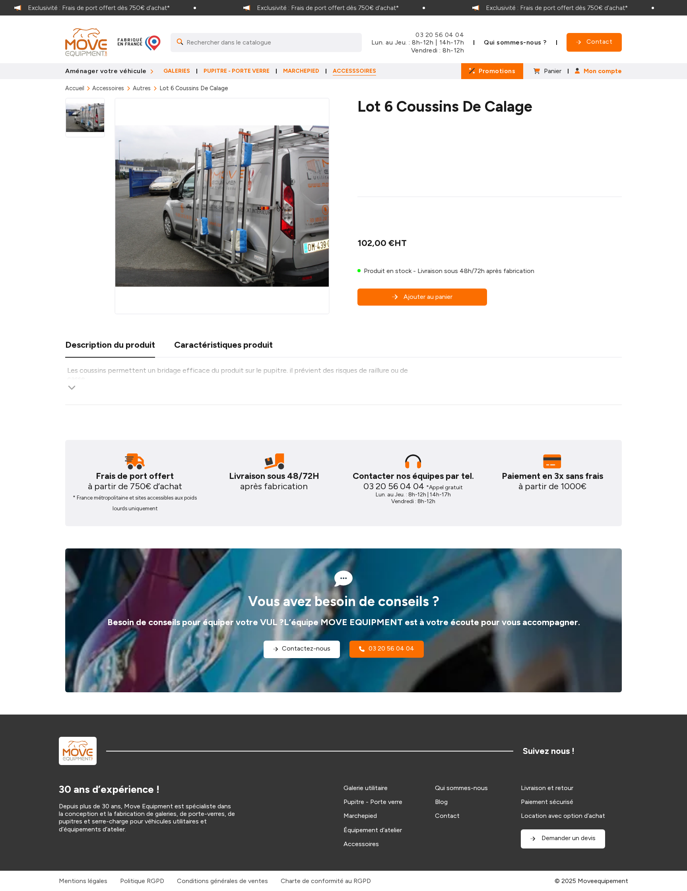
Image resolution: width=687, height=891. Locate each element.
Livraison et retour (547, 788)
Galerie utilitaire (366, 788)
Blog (441, 802)
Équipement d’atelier (373, 830)
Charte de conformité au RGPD (326, 881)
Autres (142, 88)
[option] (114, 8)
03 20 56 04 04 (439, 35)
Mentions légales (83, 881)
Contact (447, 815)
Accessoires (108, 88)
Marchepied (360, 815)
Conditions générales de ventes (222, 881)
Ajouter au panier (428, 296)
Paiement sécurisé (547, 802)
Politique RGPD (142, 881)
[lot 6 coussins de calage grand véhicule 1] (222, 206)
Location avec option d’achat (563, 815)
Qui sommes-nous (461, 788)
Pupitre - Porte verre (373, 802)
